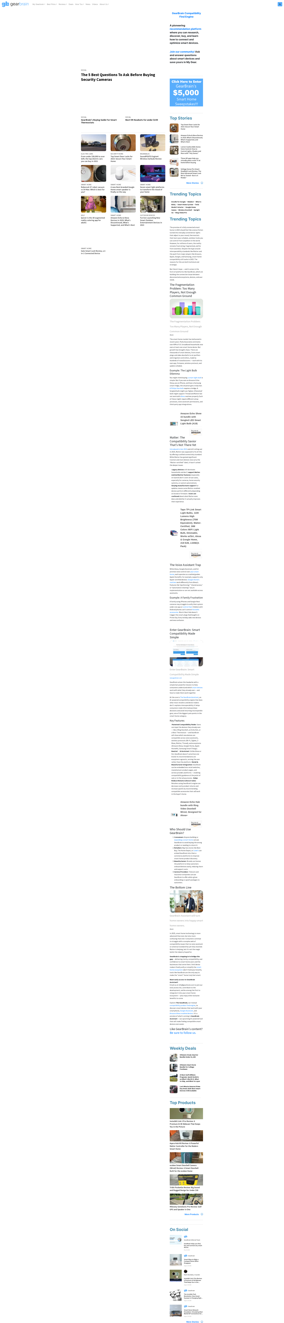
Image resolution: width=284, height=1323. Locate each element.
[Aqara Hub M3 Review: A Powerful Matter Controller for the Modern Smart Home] (186, 1135)
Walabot (190, 202)
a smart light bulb (195, 377)
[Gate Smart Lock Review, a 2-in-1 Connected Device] (93, 237)
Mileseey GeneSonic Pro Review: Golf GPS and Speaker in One (185, 1208)
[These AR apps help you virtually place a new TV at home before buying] (174, 161)
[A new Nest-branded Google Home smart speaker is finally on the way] (123, 173)
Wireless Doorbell (185, 210)
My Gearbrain (38, 4)
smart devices (197, 687)
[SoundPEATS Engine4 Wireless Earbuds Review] (152, 142)
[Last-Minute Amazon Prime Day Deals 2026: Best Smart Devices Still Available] (174, 1089)
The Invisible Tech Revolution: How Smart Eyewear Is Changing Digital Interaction (193, 1296)
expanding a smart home (183, 840)
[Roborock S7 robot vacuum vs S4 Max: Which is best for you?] (93, 173)
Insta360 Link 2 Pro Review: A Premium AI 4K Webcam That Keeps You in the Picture (185, 1124)
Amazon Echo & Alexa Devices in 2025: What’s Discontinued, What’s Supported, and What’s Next (123, 221)
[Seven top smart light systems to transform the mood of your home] (152, 173)
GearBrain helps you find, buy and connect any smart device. (193, 1245)
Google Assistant (186, 1011)
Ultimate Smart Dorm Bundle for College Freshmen (188, 1067)
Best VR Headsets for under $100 (141, 119)
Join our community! (182, 51)
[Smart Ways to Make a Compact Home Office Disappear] (176, 1260)
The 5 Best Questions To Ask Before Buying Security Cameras (118, 77)
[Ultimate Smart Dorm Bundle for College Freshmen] (174, 1068)
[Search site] (280, 4)
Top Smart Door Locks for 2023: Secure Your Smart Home (122, 158)
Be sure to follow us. (183, 1033)
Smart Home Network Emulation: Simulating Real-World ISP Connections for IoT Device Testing (193, 1312)
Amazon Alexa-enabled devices (181, 1013)
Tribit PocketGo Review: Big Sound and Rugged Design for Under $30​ (185, 1188)
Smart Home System (185, 204)
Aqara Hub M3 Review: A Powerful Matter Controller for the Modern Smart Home (184, 1146)
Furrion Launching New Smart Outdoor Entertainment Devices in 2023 (151, 221)
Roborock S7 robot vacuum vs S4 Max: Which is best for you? (93, 189)
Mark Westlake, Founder (192, 1275)
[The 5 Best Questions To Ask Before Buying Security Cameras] (123, 39)
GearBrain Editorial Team (192, 1240)
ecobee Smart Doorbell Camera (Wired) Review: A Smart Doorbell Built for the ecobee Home (184, 1168)
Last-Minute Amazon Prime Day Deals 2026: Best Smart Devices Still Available (190, 1088)
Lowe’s (196, 850)
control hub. (187, 607)
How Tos (79, 4)
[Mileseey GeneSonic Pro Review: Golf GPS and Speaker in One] (186, 1199)
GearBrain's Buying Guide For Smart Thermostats (99, 121)
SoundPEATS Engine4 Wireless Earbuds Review (151, 157)
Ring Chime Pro (181, 213)
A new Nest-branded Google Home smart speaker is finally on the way (122, 189)
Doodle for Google (178, 202)
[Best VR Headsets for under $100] (145, 101)
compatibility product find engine (182, 1005)
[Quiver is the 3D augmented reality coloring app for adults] (93, 204)
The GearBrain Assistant (189, 697)
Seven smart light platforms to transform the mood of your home (152, 189)
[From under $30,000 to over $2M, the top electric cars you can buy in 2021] (93, 142)
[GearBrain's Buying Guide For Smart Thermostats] (101, 101)
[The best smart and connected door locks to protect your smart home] (123, 142)
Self (83, 215)
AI (180, 751)
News (88, 4)
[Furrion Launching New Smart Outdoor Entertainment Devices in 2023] (152, 204)
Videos (95, 4)
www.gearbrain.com (176, 678)
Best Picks (51, 4)
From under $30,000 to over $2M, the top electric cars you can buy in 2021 (93, 158)
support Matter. (194, 472)
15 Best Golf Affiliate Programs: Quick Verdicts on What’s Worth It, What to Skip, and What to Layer (190, 1078)
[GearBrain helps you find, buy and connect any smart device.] (176, 1241)
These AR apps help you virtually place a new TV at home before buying (190, 160)
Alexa (183, 396)
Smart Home (86, 184)
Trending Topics (185, 194)
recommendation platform (185, 28)
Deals (71, 4)
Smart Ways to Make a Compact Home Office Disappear (191, 1261)
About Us (103, 4)
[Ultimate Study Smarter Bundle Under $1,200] (174, 1058)
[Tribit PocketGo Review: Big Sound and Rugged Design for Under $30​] (186, 1180)
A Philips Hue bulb (176, 388)
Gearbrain (191, 1256)
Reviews (62, 4)
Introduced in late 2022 (178, 449)
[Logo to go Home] (16, 4)
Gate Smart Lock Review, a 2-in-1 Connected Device (93, 252)
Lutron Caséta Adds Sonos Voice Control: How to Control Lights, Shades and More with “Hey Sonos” (191, 150)
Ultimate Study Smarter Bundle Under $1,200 (189, 1056)
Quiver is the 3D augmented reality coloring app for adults (93, 220)
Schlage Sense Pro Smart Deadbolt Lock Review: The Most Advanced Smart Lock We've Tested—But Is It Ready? (191, 173)
